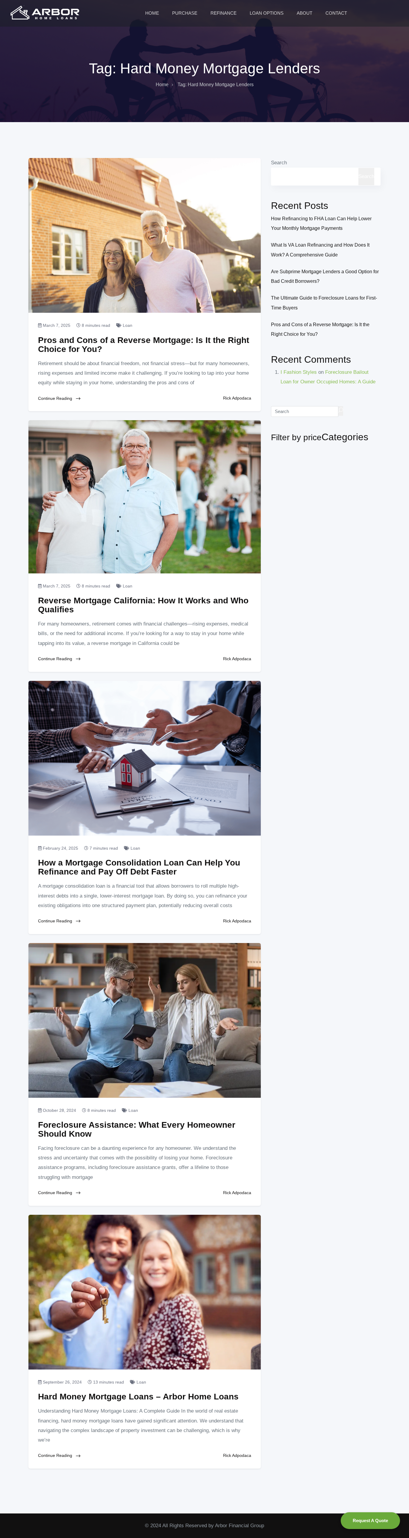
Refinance (224, 13)
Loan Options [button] (267, 13)
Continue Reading (55, 398)
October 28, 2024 (59, 1110)
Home (152, 13)
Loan (127, 325)
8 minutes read (95, 325)
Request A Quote (370, 1520)
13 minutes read (108, 1382)
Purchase (185, 13)
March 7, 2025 (56, 325)
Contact (336, 13)
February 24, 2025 (60, 848)
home (162, 84)
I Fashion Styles (299, 372)
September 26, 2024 (62, 1382)
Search (279, 163)
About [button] (305, 13)
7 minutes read (103, 848)
